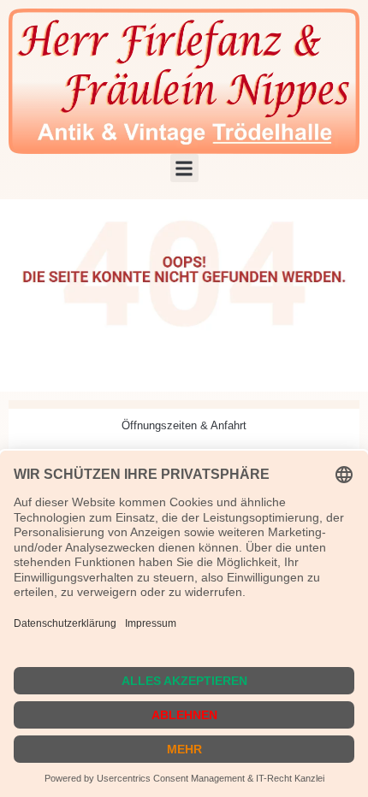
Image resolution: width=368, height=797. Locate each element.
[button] (184, 168)
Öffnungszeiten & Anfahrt (184, 425)
